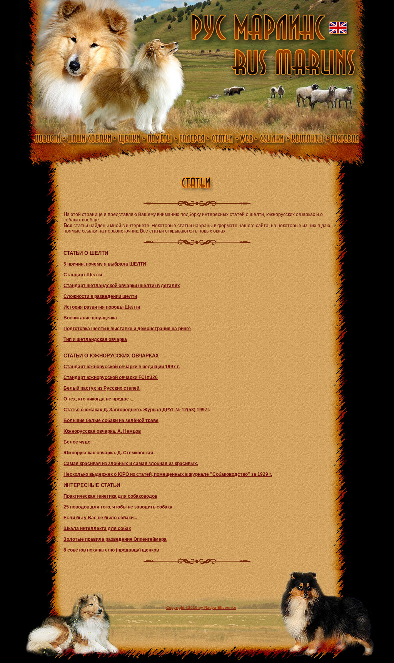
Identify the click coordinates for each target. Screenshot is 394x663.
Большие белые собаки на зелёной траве (111, 420)
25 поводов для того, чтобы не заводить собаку (117, 507)
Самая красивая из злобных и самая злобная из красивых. (130, 463)
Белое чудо (76, 442)
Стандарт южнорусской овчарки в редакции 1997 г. (121, 366)
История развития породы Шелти (101, 307)
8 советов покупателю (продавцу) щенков (111, 550)
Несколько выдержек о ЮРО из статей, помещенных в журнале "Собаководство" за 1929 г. (167, 474)
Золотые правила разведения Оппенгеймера (115, 539)
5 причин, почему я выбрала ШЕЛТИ (104, 264)
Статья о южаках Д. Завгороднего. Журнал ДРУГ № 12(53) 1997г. (136, 409)
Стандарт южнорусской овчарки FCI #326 (110, 377)
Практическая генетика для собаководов (110, 496)
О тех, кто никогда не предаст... (98, 399)
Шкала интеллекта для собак (97, 528)
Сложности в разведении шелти (100, 296)
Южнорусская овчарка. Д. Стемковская (108, 452)
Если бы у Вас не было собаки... (100, 517)
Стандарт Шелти (82, 274)
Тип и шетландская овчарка (95, 339)
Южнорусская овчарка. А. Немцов (102, 431)
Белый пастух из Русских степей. (101, 388)
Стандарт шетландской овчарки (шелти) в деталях (121, 285)
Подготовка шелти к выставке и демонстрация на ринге (127, 328)
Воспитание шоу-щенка (90, 318)
